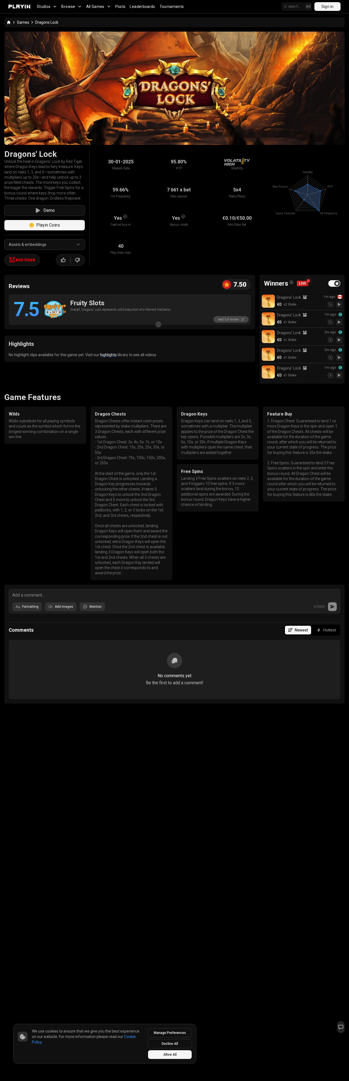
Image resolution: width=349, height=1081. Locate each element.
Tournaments (172, 6)
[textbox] (174, 594)
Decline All (170, 1044)
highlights (108, 355)
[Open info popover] (291, 282)
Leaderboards (142, 6)
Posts (120, 6)
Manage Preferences (170, 1033)
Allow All (170, 1054)
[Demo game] (339, 304)
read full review (228, 319)
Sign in (327, 6)
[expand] (158, 324)
